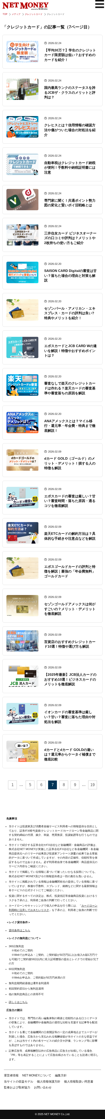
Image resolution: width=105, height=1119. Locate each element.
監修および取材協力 (17, 1087)
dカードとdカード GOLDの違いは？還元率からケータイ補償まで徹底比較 (69, 754)
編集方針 (61, 1075)
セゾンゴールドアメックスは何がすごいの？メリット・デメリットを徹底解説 (69, 609)
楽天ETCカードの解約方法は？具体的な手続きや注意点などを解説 (69, 536)
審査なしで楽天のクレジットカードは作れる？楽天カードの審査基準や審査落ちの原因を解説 (69, 388)
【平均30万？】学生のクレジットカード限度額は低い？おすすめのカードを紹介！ (70, 55)
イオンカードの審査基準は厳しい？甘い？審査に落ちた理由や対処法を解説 (69, 716)
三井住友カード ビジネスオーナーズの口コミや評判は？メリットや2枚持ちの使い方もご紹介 (70, 238)
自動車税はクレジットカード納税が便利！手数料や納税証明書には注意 (69, 167)
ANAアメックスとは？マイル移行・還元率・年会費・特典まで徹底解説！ (69, 425)
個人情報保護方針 (48, 1081)
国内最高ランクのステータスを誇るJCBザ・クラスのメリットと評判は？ (69, 92)
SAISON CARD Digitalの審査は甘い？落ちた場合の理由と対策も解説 (70, 275)
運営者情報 (11, 1075)
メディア (16, 14)
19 (92, 785)
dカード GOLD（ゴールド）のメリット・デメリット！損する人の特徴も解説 (69, 463)
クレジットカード (33, 14)
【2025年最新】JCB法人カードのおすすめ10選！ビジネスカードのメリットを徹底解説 (70, 679)
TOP (5, 14)
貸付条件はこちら (19, 930)
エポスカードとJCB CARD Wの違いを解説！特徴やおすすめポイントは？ (70, 350)
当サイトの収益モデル (18, 1081)
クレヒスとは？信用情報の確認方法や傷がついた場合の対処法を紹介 (69, 130)
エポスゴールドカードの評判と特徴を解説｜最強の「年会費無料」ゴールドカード (69, 571)
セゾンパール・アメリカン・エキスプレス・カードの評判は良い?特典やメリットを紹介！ (69, 313)
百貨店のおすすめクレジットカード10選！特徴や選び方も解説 (69, 644)
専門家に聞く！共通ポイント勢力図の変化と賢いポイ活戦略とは (69, 202)
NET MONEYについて (36, 1075)
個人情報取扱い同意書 (78, 1081)
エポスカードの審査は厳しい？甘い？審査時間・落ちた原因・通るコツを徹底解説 (69, 501)
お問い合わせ (43, 1087)
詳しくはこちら (18, 1002)
